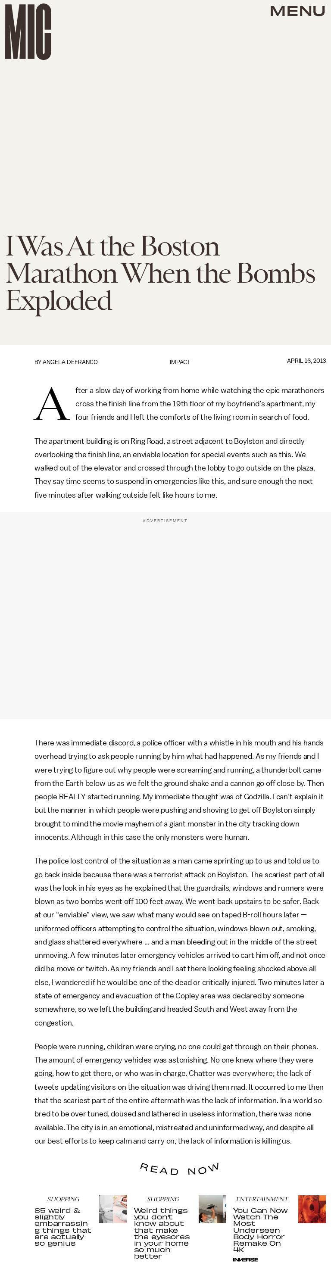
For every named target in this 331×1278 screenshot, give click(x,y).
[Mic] (28, 31)
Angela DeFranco (70, 362)
